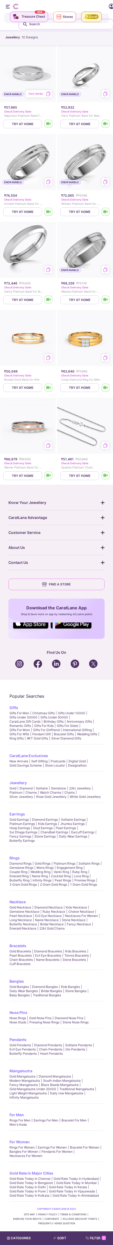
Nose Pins (18, 1012)
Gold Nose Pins (40, 1018)
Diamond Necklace (48, 907)
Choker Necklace (81, 912)
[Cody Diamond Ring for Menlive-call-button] (105, 388)
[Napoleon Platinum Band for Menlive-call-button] (48, 124)
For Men (16, 1115)
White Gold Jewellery (85, 797)
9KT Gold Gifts (37, 738)
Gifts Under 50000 (54, 717)
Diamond (26, 788)
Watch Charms (50, 792)
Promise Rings (84, 880)
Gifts (13, 707)
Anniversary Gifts (79, 721)
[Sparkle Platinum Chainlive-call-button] (105, 476)
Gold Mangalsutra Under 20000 (32, 1089)
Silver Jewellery (21, 797)
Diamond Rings (20, 863)
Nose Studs (17, 1022)
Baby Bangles (19, 995)
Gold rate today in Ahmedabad (76, 1195)
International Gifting (77, 730)
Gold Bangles (19, 987)
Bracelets (17, 945)
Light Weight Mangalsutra (28, 1093)
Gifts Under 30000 (23, 717)
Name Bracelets (47, 960)
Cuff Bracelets (19, 964)
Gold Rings (42, 863)
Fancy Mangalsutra (23, 1085)
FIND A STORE (60, 584)
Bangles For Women (23, 1152)
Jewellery (18, 782)
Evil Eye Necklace (48, 916)
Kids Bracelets (75, 951)
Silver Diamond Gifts (66, 738)
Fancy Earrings (20, 836)
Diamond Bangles (45, 987)
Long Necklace (20, 920)
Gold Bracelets (20, 951)
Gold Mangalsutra (22, 1076)
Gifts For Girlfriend (46, 730)
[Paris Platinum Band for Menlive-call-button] (105, 124)
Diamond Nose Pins (69, 1018)
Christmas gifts (43, 713)
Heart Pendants (51, 1053)
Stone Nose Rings (76, 1022)
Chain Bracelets (21, 960)
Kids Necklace (76, 907)
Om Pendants (75, 1049)
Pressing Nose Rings (44, 1022)
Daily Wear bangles (23, 991)
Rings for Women (22, 1147)
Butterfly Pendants (23, 1053)
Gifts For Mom (19, 730)
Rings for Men (19, 1120)
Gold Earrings (19, 820)
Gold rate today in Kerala (68, 1187)
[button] (62, 1238)
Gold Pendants (20, 1045)
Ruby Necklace (54, 912)
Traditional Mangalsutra (76, 1089)
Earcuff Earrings (82, 832)
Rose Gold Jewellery (51, 797)
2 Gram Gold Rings (53, 884)
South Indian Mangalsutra (62, 1081)
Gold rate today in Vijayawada (72, 1191)
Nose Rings (17, 1018)
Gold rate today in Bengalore (31, 1183)
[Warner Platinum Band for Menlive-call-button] (48, 476)
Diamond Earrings (45, 820)
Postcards (58, 761)
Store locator (55, 765)
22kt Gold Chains (52, 928)
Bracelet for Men (74, 1120)
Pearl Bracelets (20, 955)
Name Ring (40, 876)
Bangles (16, 981)
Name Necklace (47, 920)
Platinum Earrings (22, 824)
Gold (12, 788)
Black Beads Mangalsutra (60, 1085)
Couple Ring (18, 872)
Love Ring (81, 876)
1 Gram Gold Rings (83, 884)
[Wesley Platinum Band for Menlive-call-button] (105, 300)
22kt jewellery (80, 788)
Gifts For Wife (19, 734)
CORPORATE (52, 1218)
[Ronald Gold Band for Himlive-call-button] (48, 388)
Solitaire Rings (89, 863)
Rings (14, 858)
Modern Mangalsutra (24, 1081)
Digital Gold (77, 761)
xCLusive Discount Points (80, 1218)
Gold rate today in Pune (27, 1191)
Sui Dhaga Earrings (23, 832)
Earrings (17, 814)
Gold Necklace (20, 907)
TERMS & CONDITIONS (73, 1214)
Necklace (17, 902)
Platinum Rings (64, 863)
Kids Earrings (47, 824)
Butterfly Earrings (22, 841)
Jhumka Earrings (72, 824)
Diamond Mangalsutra (55, 1076)
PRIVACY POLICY (47, 1214)
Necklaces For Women (81, 916)
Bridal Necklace (52, 924)
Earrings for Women (52, 1147)
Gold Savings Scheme (25, 765)
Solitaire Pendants (78, 1045)
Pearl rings (63, 880)
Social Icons (33, 629)
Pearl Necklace (20, 916)
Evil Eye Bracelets (48, 955)
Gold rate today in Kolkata (29, 1195)
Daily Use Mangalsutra (66, 1093)
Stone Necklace (73, 920)
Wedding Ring (40, 872)
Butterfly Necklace (23, 924)
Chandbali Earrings (54, 832)
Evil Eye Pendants (22, 1049)
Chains (69, 792)
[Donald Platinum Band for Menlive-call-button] (48, 212)
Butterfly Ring (19, 880)
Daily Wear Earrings (73, 836)
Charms (31, 792)
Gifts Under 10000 (71, 713)
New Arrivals (18, 761)
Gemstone (58, 788)
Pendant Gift (41, 734)
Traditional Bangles (47, 995)
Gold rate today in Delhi (27, 1187)
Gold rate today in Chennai (29, 1179)
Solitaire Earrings (73, 820)
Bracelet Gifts (64, 734)
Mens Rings (45, 868)
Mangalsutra (20, 1071)
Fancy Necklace (79, 924)
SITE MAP (29, 1214)
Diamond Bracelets (48, 951)
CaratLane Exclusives (28, 755)
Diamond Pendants (48, 1045)
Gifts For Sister (67, 726)
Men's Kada (18, 1124)
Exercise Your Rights (27, 1218)
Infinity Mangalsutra (24, 1097)
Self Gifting (39, 761)
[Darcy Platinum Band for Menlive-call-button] (48, 300)
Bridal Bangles (51, 991)
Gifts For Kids (44, 726)
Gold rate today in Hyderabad (76, 1179)
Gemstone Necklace (24, 912)
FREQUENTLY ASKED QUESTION (56, 1223)
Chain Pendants (50, 1049)
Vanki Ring (61, 872)
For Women (19, 1142)
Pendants (18, 1039)
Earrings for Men (46, 1120)
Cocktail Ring (61, 876)
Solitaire (42, 788)
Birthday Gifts (54, 721)
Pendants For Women (57, 1152)
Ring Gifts (16, 738)
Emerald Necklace (22, 928)
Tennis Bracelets (76, 955)
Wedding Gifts (87, 734)
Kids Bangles (70, 987)
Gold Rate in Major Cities (31, 1173)
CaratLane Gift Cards (24, 721)
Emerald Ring (19, 876)
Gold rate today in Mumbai (76, 1183)
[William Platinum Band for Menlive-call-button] (105, 212)
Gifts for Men (19, 713)
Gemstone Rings (21, 868)
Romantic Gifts (20, 726)
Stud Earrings (43, 828)
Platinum (15, 792)
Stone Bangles (75, 991)
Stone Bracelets (74, 960)
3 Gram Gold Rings (23, 884)
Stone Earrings (45, 836)
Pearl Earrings (66, 828)
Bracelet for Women (84, 1147)
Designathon (77, 765)
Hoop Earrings (19, 828)
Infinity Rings (42, 880)
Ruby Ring (79, 872)
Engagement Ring (70, 868)
